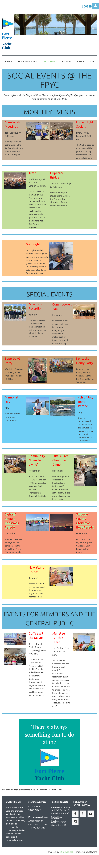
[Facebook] (75, 814)
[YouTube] (91, 814)
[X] (83, 814)
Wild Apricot (66, 851)
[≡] (92, 61)
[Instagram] (75, 821)
